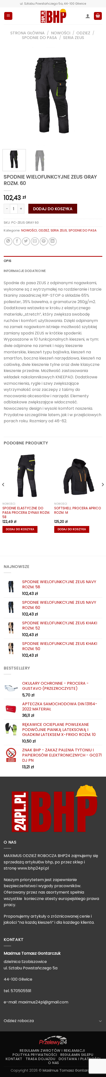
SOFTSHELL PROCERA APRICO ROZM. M (77, 510)
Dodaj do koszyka (52, 208)
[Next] (94, 96)
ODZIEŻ (83, 33)
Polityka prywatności (35, 1054)
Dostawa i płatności (80, 1058)
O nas (53, 1062)
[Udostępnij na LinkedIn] (53, 241)
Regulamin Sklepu (76, 1054)
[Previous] (11, 96)
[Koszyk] (98, 16)
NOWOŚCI (60, 33)
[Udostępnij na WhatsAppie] (8, 241)
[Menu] (8, 16)
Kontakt (14, 1058)
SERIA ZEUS (73, 37)
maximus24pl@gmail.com (43, 1002)
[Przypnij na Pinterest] (44, 241)
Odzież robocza (19, 1021)
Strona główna (27, 33)
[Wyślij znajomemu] (35, 241)
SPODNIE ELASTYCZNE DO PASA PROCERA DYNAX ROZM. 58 (26, 512)
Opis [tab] (7, 261)
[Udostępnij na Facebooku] (17, 241)
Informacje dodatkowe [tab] (25, 271)
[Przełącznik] (100, 1021)
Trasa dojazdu (40, 1058)
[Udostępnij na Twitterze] (26, 241)
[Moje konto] (87, 16)
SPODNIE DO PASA (39, 37)
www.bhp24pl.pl (33, 868)
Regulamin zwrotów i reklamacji (52, 1050)
